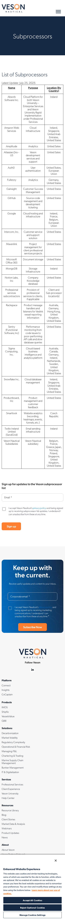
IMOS (5, 707)
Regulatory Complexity (13, 742)
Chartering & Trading (12, 755)
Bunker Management (13, 767)
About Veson (8, 849)
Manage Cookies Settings (33, 914)
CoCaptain (7, 694)
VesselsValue (8, 716)
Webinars (7, 828)
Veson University (10, 793)
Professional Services (12, 784)
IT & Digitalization (10, 772)
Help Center (8, 798)
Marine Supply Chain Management (12, 761)
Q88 (4, 720)
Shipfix (5, 711)
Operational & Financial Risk (16, 746)
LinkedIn (32, 670)
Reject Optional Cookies (32, 907)
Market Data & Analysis (13, 823)
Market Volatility (10, 737)
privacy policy (39, 507)
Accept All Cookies (32, 900)
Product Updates (10, 832)
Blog (4, 814)
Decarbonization (10, 733)
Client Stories (8, 819)
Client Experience (11, 789)
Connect (6, 685)
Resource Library (10, 810)
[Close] (55, 860)
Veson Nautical (13, 8)
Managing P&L (9, 751)
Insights (6, 689)
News (5, 837)
